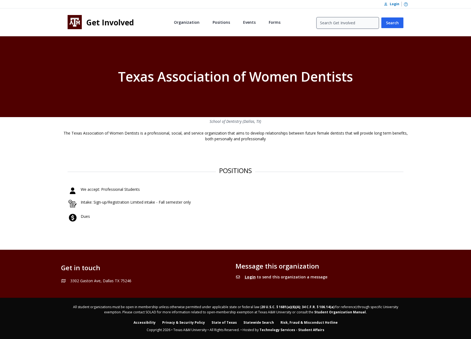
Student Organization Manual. (340, 312)
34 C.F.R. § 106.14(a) (318, 307)
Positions (221, 22)
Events (249, 22)
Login (250, 276)
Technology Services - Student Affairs (291, 330)
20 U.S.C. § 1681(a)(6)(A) (280, 307)
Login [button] (393, 4)
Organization (187, 22)
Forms (274, 22)
